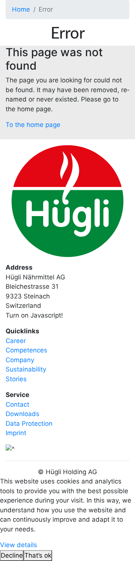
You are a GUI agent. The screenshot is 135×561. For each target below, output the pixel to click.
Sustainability (26, 369)
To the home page (33, 124)
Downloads (22, 414)
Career (16, 341)
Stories (16, 379)
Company (20, 360)
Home (21, 9)
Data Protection (29, 423)
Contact (17, 404)
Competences (26, 350)
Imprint (16, 433)
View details (18, 545)
